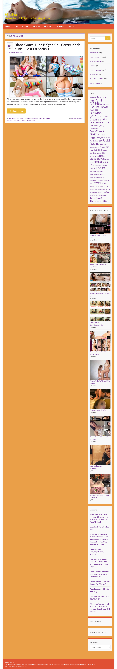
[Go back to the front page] (58, 12)
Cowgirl (104, 117)
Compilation (28, 118)
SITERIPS (25, 26)
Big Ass (104, 104)
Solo (93, 195)
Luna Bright (17, 120)
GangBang (95, 147)
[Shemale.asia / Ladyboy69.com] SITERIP (97, 551)
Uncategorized (95, 83)
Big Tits (12, 118)
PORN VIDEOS (18, 52)
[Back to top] (112, 664)
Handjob (96, 150)
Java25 (10, 52)
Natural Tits (97, 180)
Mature (100, 165)
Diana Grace (37, 118)
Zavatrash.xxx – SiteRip (98, 410)
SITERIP (93, 192)
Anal (96, 101)
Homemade (99, 153)
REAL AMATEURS (96, 79)
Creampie (99, 119)
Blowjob (96, 114)
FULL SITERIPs (95, 57)
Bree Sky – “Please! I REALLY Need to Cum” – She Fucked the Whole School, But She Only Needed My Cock (99, 539)
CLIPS (15, 26)
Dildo (101, 135)
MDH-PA (36, 26)
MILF (99, 168)
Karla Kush (47, 118)
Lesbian (9, 120)
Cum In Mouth (100, 122)
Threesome (30, 120)
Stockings (101, 195)
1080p (93, 97)
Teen (23, 120)
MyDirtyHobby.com (97, 174)
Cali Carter (19, 118)
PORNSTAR (94, 74)
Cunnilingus (95, 128)
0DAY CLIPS (94, 53)
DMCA (71, 26)
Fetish (102, 144)
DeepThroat (97, 133)
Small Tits (104, 192)
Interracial (97, 156)
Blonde (94, 110)
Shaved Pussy (104, 189)
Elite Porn (12, 14)
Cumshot (97, 125)
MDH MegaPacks (96, 61)
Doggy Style (97, 137)
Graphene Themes (20, 666)
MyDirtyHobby (96, 171)
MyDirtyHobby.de (97, 177)
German (104, 147)
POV (98, 183)
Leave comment (77, 118)
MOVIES (47, 26)
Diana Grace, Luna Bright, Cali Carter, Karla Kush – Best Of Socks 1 (47, 47)
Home (7, 26)
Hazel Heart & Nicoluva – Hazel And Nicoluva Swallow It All (99, 574)
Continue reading (16, 111)
